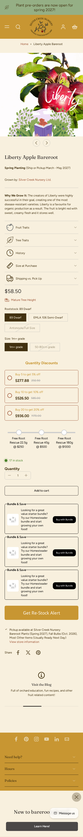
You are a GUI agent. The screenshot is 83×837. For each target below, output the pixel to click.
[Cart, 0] (73, 27)
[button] (7, 26)
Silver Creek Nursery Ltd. (35, 179)
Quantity (12, 469)
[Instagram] (36, 739)
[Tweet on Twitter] (28, 652)
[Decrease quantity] (9, 475)
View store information (24, 642)
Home (24, 44)
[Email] (67, 739)
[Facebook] (16, 739)
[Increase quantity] (26, 475)
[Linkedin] (57, 739)
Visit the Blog (41, 684)
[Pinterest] (26, 739)
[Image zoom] (41, 94)
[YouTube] (47, 739)
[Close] (76, 797)
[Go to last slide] (36, 143)
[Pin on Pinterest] (38, 652)
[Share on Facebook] (18, 652)
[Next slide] (46, 143)
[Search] (18, 26)
